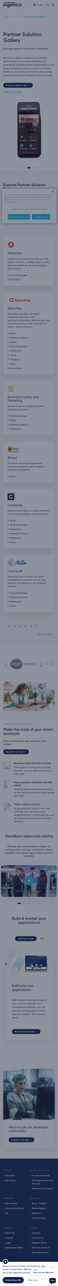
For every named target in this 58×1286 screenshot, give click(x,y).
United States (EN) (13, 1280)
